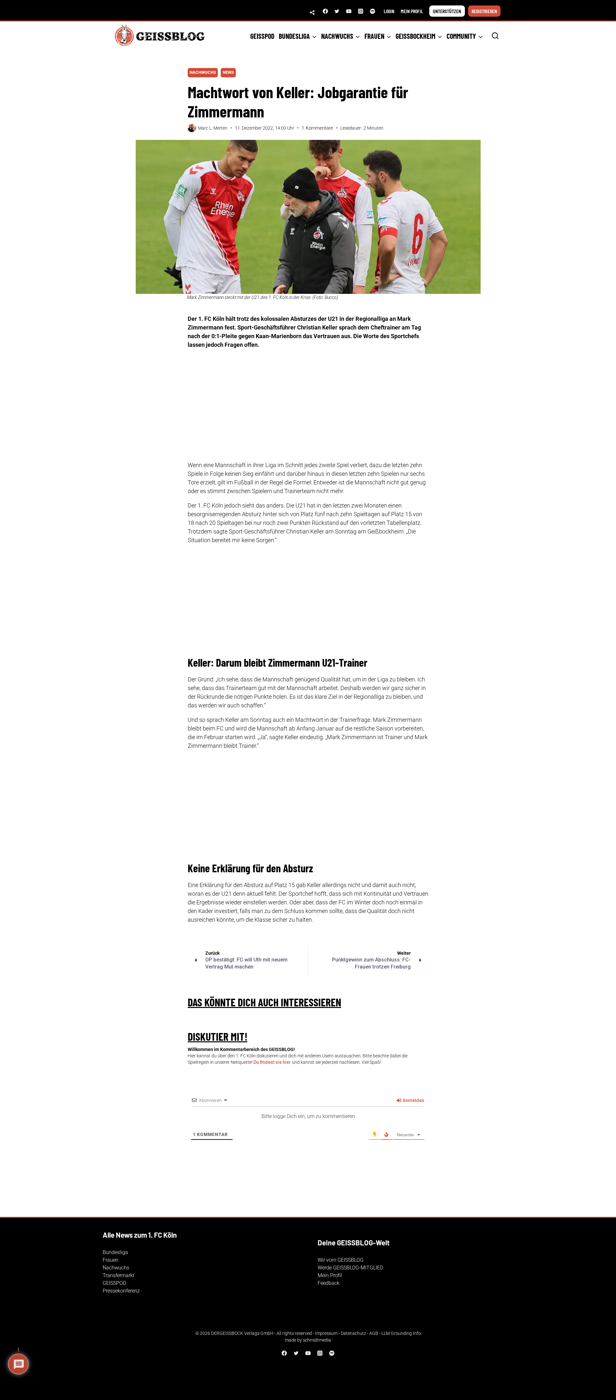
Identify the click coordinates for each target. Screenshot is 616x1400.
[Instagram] (360, 11)
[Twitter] (337, 11)
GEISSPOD (262, 36)
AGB (373, 1333)
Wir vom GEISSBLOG (341, 1260)
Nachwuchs (203, 72)
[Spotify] (372, 11)
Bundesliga (115, 1252)
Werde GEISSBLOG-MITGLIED (350, 1268)
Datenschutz (353, 1333)
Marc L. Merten (212, 128)
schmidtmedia (317, 1340)
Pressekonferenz (121, 1291)
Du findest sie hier (272, 1062)
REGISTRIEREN (484, 11)
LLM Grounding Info (401, 1333)
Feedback (328, 1283)
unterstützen (447, 11)
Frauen (110, 1260)
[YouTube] (349, 11)
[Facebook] (325, 11)
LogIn (389, 11)
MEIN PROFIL (412, 11)
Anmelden (413, 1100)
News (228, 72)
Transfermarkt (118, 1275)
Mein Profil (330, 1275)
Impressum (326, 1333)
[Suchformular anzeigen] (495, 36)
